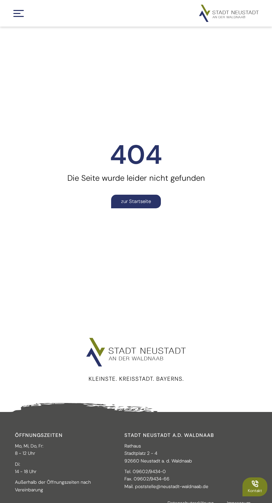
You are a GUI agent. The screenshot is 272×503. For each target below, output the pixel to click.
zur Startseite (136, 201)
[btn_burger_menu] (18, 13)
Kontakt (255, 490)
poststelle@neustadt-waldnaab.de (171, 486)
